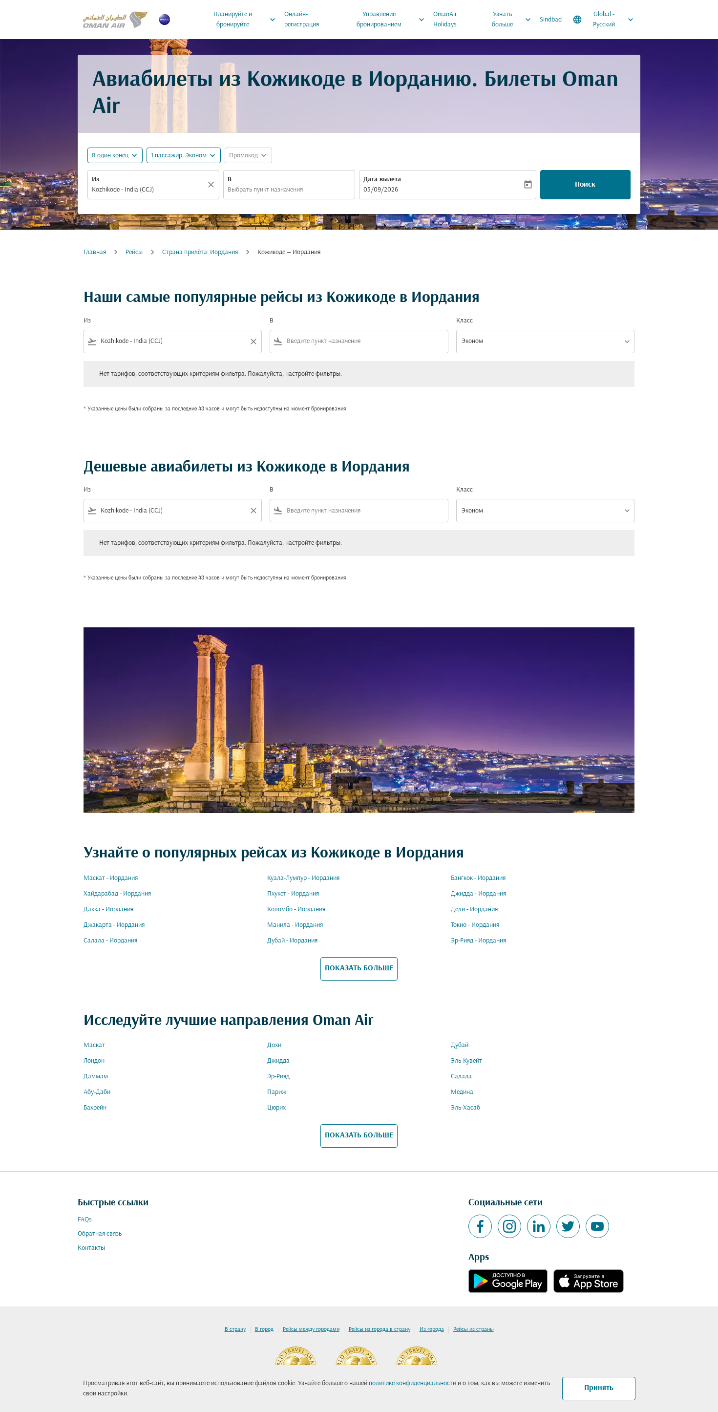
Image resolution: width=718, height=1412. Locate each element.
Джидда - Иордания (478, 894)
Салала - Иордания (110, 940)
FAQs (85, 1219)
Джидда (278, 1061)
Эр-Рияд (278, 1076)
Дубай (459, 1045)
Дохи (274, 1045)
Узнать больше (512, 19)
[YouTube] (597, 1226)
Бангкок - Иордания (478, 878)
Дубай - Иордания (292, 940)
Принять (598, 1388)
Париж (276, 1092)
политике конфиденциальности (412, 1383)
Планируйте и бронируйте (245, 19)
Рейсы (134, 252)
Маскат (94, 1045)
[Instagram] (509, 1226)
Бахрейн (95, 1108)
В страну (235, 1329)
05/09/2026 (380, 189)
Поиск (585, 185)
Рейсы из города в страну (379, 1329)
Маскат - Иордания (111, 878)
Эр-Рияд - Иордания (478, 940)
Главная (95, 252)
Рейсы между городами (311, 1329)
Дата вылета (382, 179)
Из (95, 179)
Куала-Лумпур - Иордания (303, 878)
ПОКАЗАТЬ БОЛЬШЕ (359, 968)
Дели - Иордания (474, 909)
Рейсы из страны (473, 1329)
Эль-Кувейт (466, 1061)
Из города (432, 1329)
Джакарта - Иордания (114, 925)
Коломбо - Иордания (296, 909)
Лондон (94, 1061)
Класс (464, 320)
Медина (462, 1092)
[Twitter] (568, 1226)
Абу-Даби (97, 1092)
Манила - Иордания (295, 925)
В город (264, 1329)
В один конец (110, 155)
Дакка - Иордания (108, 909)
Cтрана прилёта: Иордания (200, 252)
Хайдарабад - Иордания (117, 894)
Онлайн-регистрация (301, 19)
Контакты (91, 1248)
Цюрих (276, 1108)
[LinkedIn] (538, 1226)
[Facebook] (480, 1226)
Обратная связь (100, 1234)
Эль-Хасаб (465, 1108)
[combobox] (148, 190)
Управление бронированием (392, 19)
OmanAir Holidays (445, 19)
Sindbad (551, 19)
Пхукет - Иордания (293, 894)
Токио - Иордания (475, 925)
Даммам (96, 1076)
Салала (461, 1076)
